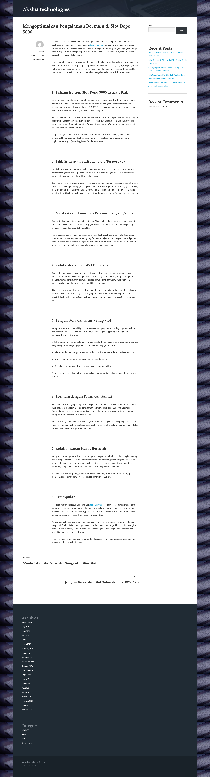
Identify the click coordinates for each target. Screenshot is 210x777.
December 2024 (28, 709)
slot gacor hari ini (97, 504)
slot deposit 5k (96, 45)
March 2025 (26, 696)
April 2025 (26, 692)
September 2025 (28, 670)
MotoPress (32, 765)
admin (41, 51)
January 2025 (27, 705)
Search (151, 25)
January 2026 (27, 653)
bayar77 (25, 739)
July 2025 (25, 679)
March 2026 (26, 644)
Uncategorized (38, 59)
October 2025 (27, 666)
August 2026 (27, 622)
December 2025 (28, 657)
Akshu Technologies (46, 9)
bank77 (25, 734)
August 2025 (27, 674)
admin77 (25, 730)
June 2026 (26, 631)
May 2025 (25, 688)
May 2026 (25, 635)
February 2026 (27, 648)
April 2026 (26, 639)
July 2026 (25, 626)
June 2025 (26, 683)
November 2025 (28, 661)
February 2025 (27, 701)
